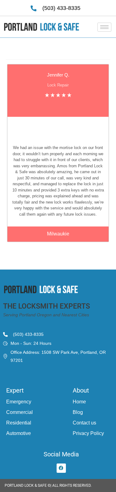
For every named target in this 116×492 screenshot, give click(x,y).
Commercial (19, 412)
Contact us (84, 422)
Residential (18, 422)
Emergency (18, 401)
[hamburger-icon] (104, 27)
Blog (78, 412)
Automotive (18, 433)
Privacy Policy (88, 433)
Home (79, 401)
